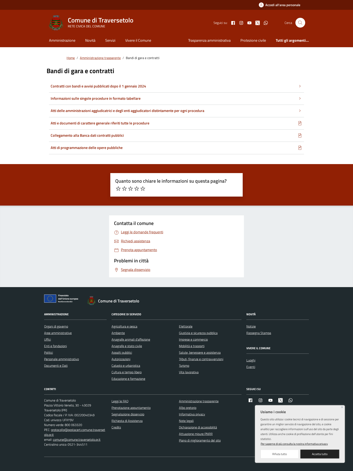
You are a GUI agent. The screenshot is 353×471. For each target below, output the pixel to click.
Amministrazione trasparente (199, 401)
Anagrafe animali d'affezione (131, 339)
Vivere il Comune (138, 40)
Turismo (184, 365)
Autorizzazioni (121, 359)
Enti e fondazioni (55, 345)
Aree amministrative (58, 332)
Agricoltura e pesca (124, 326)
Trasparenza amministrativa (209, 40)
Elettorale (185, 326)
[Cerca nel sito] (300, 23)
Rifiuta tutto (279, 454)
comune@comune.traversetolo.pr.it (77, 439)
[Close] (342, 407)
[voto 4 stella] (137, 189)
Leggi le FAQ (120, 401)
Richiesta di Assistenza (127, 420)
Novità (90, 40)
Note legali (186, 420)
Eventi (250, 366)
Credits (116, 427)
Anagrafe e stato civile (127, 345)
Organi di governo (56, 326)
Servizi (110, 40)
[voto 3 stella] (130, 189)
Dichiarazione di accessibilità (198, 427)
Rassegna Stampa (258, 332)
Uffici (47, 339)
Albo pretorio (187, 407)
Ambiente (118, 332)
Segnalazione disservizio (128, 414)
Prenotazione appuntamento (131, 407)
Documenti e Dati (56, 365)
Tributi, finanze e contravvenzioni (201, 359)
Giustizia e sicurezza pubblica (198, 332)
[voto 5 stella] (143, 189)
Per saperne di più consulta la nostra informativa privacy (294, 444)
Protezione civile (253, 40)
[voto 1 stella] (118, 189)
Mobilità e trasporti (191, 345)
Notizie (251, 326)
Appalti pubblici (122, 352)
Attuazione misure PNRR (196, 433)
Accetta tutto (319, 454)
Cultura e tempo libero (127, 372)
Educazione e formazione (128, 378)
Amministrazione (62, 40)
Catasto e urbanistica (126, 365)
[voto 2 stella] (124, 189)
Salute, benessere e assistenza (200, 352)
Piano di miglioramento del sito (200, 440)
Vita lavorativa (189, 372)
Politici (48, 352)
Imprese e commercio (193, 339)
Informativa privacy (192, 414)
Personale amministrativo (61, 359)
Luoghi (250, 360)
